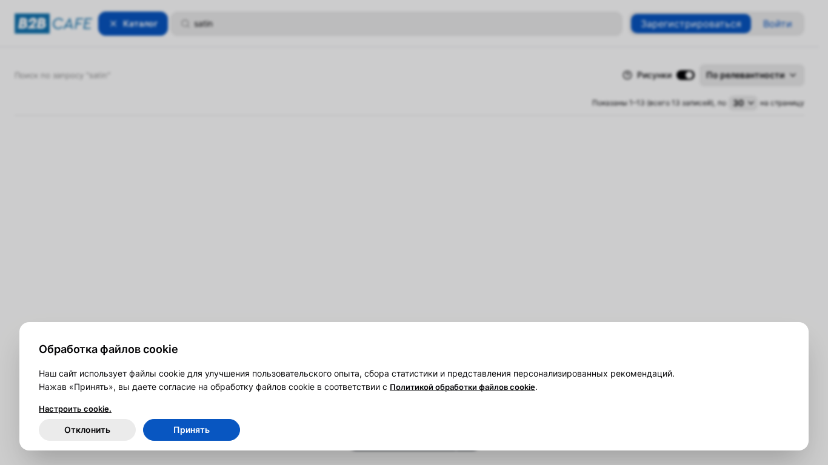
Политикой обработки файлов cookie (462, 387)
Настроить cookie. (75, 409)
